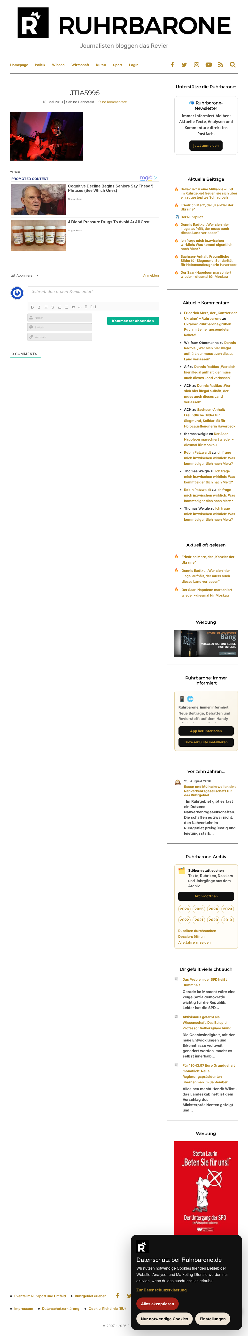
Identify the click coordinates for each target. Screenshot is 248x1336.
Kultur (101, 65)
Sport (117, 65)
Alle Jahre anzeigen (194, 942)
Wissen (58, 65)
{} (86, 307)
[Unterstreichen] (46, 307)
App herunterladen (206, 731)
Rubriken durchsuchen (197, 931)
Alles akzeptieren (157, 1303)
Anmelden (150, 275)
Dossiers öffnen (191, 936)
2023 (227, 909)
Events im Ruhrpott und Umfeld (40, 1296)
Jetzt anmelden (206, 145)
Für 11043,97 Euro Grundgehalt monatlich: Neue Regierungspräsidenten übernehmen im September (209, 1073)
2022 (184, 920)
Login (134, 65)
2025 (198, 909)
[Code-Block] (80, 307)
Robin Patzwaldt (197, 452)
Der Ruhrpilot (192, 217)
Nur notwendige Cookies (164, 1318)
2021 (199, 920)
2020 (213, 920)
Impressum (23, 1308)
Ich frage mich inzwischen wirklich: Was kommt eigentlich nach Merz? (206, 244)
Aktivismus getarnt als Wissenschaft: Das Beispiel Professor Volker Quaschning (207, 1022)
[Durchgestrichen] (52, 307)
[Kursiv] (39, 307)
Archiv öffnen (206, 896)
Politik (40, 65)
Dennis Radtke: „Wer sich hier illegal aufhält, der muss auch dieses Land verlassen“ (205, 228)
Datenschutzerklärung (60, 1308)
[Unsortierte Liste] (66, 307)
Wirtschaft (80, 65)
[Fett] (32, 307)
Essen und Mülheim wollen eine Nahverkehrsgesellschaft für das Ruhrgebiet (210, 791)
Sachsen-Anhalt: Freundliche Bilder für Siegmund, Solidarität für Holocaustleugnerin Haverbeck (209, 260)
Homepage (19, 65)
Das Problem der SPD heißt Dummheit (205, 982)
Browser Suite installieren (206, 742)
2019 (227, 920)
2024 (213, 909)
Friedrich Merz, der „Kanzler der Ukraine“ (207, 207)
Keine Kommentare (112, 102)
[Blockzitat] (73, 307)
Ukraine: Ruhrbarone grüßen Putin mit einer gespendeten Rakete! (207, 329)
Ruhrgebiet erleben (91, 1296)
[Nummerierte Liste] (59, 307)
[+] (93, 307)
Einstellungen (213, 1318)
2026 (184, 909)
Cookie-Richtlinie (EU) (107, 1308)
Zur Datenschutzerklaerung (161, 1290)
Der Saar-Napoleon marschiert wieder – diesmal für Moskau (206, 274)
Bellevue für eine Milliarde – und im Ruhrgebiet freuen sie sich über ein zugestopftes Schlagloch (209, 193)
